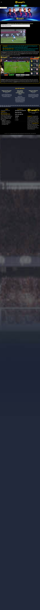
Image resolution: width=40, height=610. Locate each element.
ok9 (4, 105)
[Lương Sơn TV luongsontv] (20, 2)
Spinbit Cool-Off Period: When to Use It (33, 91)
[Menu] (1, 2)
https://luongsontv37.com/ (8, 48)
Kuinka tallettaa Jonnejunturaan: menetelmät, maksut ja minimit (20, 92)
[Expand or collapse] (28, 25)
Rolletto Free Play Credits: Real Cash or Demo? (7, 91)
